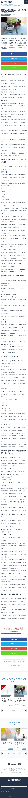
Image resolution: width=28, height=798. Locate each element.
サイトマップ (7, 791)
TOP (1, 4)
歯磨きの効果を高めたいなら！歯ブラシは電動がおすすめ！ (12, 5)
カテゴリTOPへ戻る (14, 666)
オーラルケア (9, 788)
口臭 (2, 788)
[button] (25, 710)
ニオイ (4, 788)
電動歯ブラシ (11, 4)
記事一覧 (5, 4)
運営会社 (2, 791)
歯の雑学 (15, 788)
